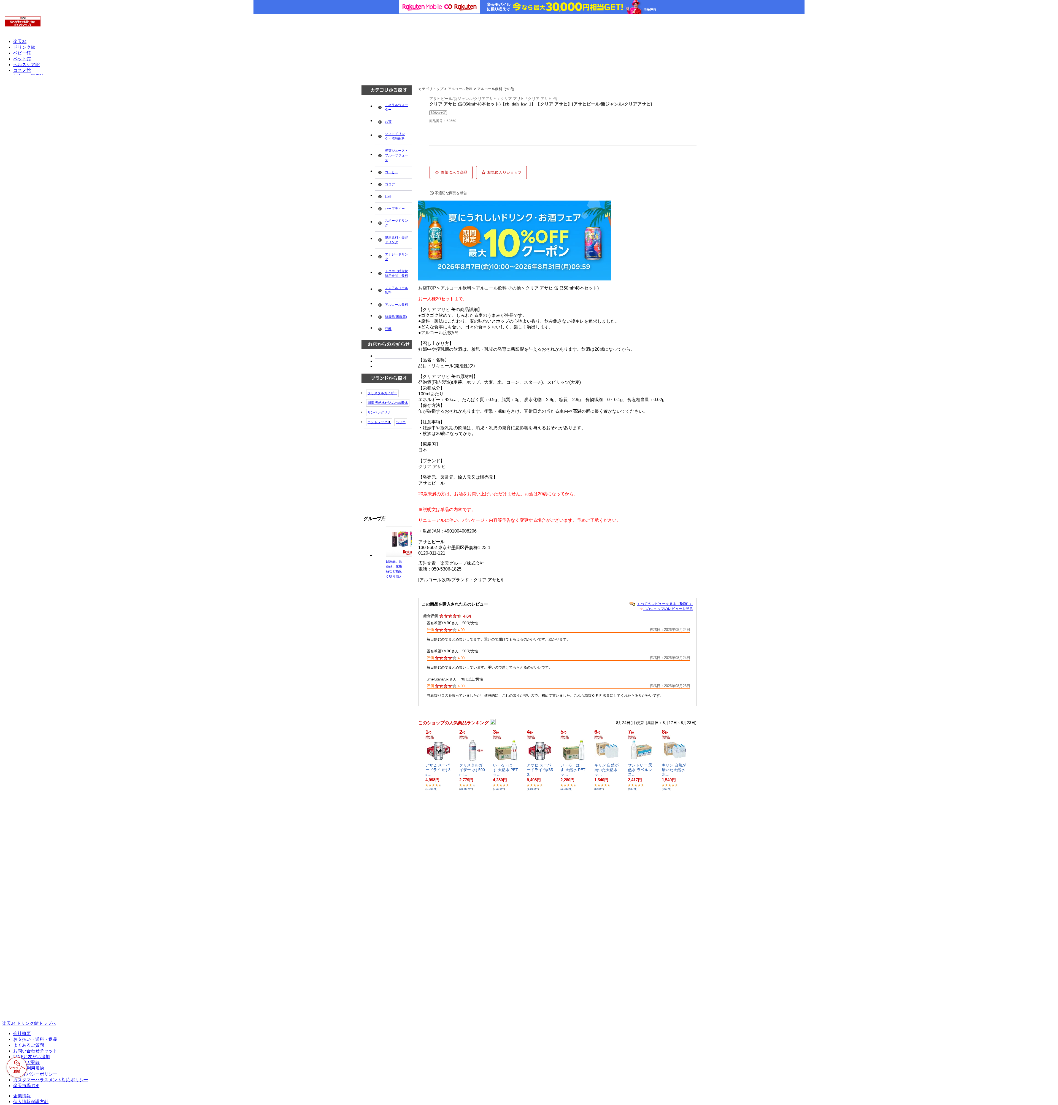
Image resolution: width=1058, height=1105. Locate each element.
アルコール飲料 (460, 89)
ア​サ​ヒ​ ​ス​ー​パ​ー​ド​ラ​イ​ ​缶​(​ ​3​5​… (437, 770)
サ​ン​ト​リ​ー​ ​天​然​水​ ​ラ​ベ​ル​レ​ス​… (640, 770)
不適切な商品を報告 (451, 193)
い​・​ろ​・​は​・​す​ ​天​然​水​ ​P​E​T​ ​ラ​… (506, 770)
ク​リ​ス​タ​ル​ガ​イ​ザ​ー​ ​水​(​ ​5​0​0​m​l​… (472, 770)
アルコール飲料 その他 (495, 89)
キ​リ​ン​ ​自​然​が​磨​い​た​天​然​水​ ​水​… (674, 770)
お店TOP (427, 288)
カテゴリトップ (430, 89)
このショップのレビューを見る (668, 609)
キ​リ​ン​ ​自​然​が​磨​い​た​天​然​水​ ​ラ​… (606, 770)
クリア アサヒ (432, 466)
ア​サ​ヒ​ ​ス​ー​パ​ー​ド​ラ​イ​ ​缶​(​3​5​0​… (540, 770)
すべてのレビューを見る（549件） (665, 604)
